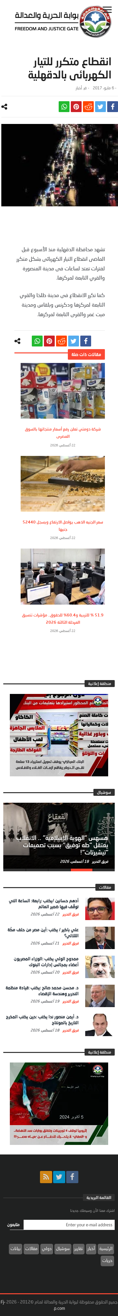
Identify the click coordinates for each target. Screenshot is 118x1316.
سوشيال (63, 1248)
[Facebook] (72, 1177)
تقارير (78, 1248)
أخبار (79, 87)
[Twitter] (59, 1177)
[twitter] (100, 106)
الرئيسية (105, 1248)
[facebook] (112, 106)
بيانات (15, 1248)
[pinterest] (76, 106)
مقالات (31, 1248)
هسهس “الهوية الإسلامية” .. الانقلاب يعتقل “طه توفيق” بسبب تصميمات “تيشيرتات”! (62, 845)
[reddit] (88, 106)
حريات (107, 1260)
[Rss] (46, 1177)
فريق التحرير (99, 861)
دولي (46, 1248)
